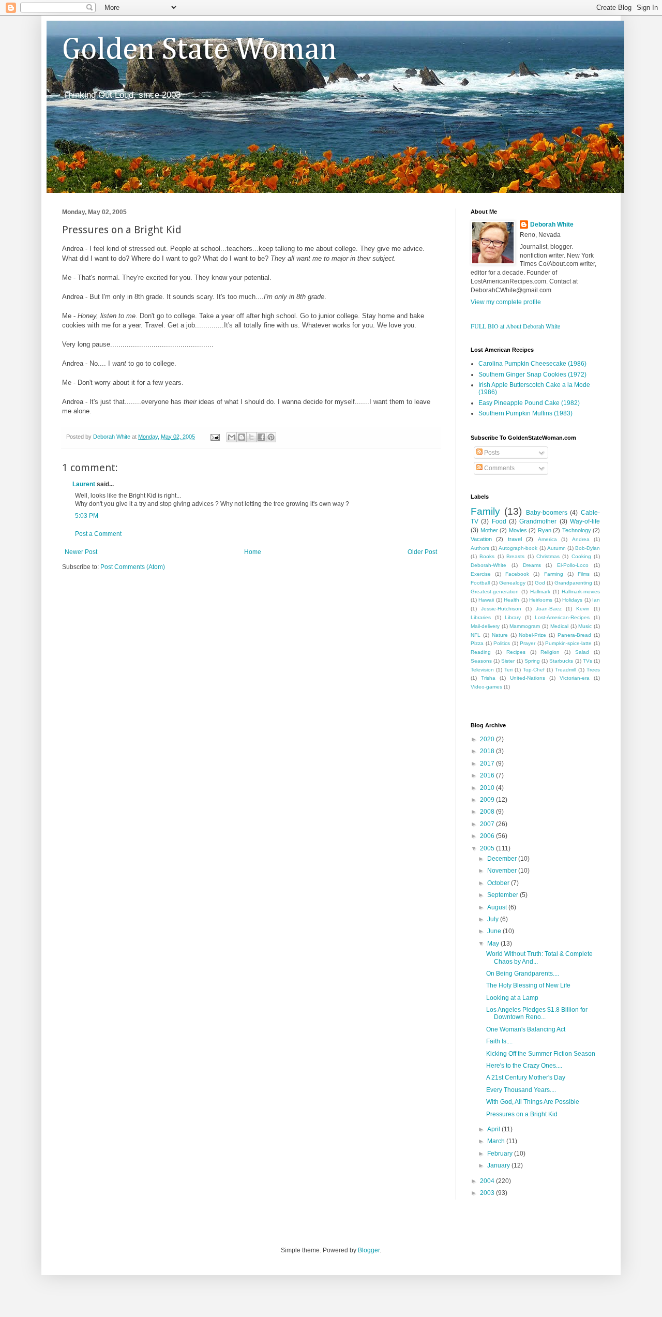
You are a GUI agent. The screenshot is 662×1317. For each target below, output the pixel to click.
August (497, 907)
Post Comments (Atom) (132, 567)
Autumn (556, 548)
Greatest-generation (495, 591)
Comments (499, 468)
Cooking (581, 556)
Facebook (517, 574)
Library (513, 617)
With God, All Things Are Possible (532, 1101)
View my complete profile (506, 302)
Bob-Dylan (587, 548)
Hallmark (540, 591)
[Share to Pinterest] (271, 437)
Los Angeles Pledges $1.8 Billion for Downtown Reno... (537, 1013)
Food (499, 521)
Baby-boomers (546, 512)
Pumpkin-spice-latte (568, 643)
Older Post (422, 552)
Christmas (548, 556)
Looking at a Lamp (512, 997)
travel (515, 539)
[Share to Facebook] (261, 437)
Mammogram (524, 626)
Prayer (527, 643)
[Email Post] (214, 436)
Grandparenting (573, 583)
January (499, 1165)
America (547, 539)
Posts (491, 452)
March (496, 1141)
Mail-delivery (485, 626)
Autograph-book (518, 548)
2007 (488, 824)
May (494, 943)
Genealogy (512, 583)
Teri (508, 669)
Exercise (481, 574)
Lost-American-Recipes (562, 617)
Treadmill (565, 669)
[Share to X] (251, 437)
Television (482, 669)
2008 (488, 811)
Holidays (572, 600)
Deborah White (552, 224)
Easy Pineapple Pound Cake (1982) (529, 403)
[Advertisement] (183, 602)
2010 (488, 787)
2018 (488, 751)
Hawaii (486, 600)
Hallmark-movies (581, 591)
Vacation (481, 539)
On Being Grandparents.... (522, 973)
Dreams (532, 565)
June (495, 931)
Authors (480, 548)
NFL (475, 635)
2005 (488, 848)
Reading (481, 652)
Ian (596, 600)
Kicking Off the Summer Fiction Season (540, 1053)
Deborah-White (488, 565)
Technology (576, 530)
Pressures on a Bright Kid (522, 1114)
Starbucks (561, 661)
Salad (582, 652)
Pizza (477, 643)
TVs (587, 661)
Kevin (583, 608)
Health (511, 600)
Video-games (486, 687)
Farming (553, 574)
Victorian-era (575, 678)
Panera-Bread (574, 635)
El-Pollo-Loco (573, 565)
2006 (488, 836)
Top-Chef (534, 669)
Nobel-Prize (532, 635)
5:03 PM (86, 515)
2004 (488, 1181)
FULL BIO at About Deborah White (515, 326)
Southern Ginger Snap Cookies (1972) (532, 374)
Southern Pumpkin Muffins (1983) (525, 413)
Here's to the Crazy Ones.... (524, 1065)
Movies (518, 530)
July (493, 919)
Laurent (83, 484)
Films (584, 574)
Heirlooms (540, 600)
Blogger (369, 1250)
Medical (559, 626)
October (499, 883)
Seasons (481, 661)
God (540, 583)
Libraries (481, 617)
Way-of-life (585, 521)
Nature (500, 635)
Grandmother (537, 521)
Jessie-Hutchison (501, 608)
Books (486, 556)
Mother (489, 530)
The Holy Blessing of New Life (528, 985)
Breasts (515, 556)
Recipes (515, 652)
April (494, 1129)
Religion (550, 652)
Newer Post (81, 552)
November (502, 870)
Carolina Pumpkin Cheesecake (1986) (532, 363)
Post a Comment (98, 533)
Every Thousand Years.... (521, 1090)
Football (480, 583)
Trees (593, 669)
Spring (532, 661)
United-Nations (527, 678)
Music (585, 626)
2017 (488, 763)
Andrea (581, 539)
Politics (501, 643)
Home (252, 552)
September (503, 895)
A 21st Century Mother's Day (525, 1077)
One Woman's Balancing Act (525, 1029)
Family (485, 511)
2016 (488, 775)
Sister (508, 661)
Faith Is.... (499, 1041)
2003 (488, 1192)
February (500, 1153)
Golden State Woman (199, 50)
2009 (488, 799)
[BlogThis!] (241, 437)
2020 (488, 739)
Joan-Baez (549, 608)
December (502, 858)
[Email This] (232, 437)
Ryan (544, 530)
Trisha (488, 678)
